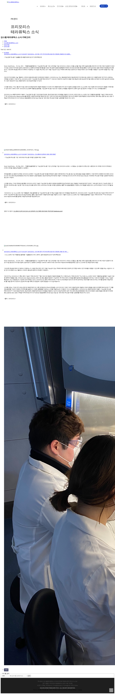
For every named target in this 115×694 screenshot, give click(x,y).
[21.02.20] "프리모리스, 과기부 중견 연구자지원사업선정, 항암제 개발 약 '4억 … (44, 251)
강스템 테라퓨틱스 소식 (11, 43)
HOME (42, 6)
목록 (6, 670)
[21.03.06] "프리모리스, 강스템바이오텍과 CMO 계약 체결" (38, 154)
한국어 (104, 6)
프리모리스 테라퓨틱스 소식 (12, 54)
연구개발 (60, 6)
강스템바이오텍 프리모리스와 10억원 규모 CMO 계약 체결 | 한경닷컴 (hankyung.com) (37, 211)
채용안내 (93, 6)
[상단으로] (111, 690)
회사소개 (51, 6)
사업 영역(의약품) (71, 6)
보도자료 (6, 44)
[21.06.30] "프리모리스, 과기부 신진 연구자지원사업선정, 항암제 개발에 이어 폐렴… (46, 54)
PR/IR (83, 6)
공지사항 (6, 46)
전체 (5, 41)
